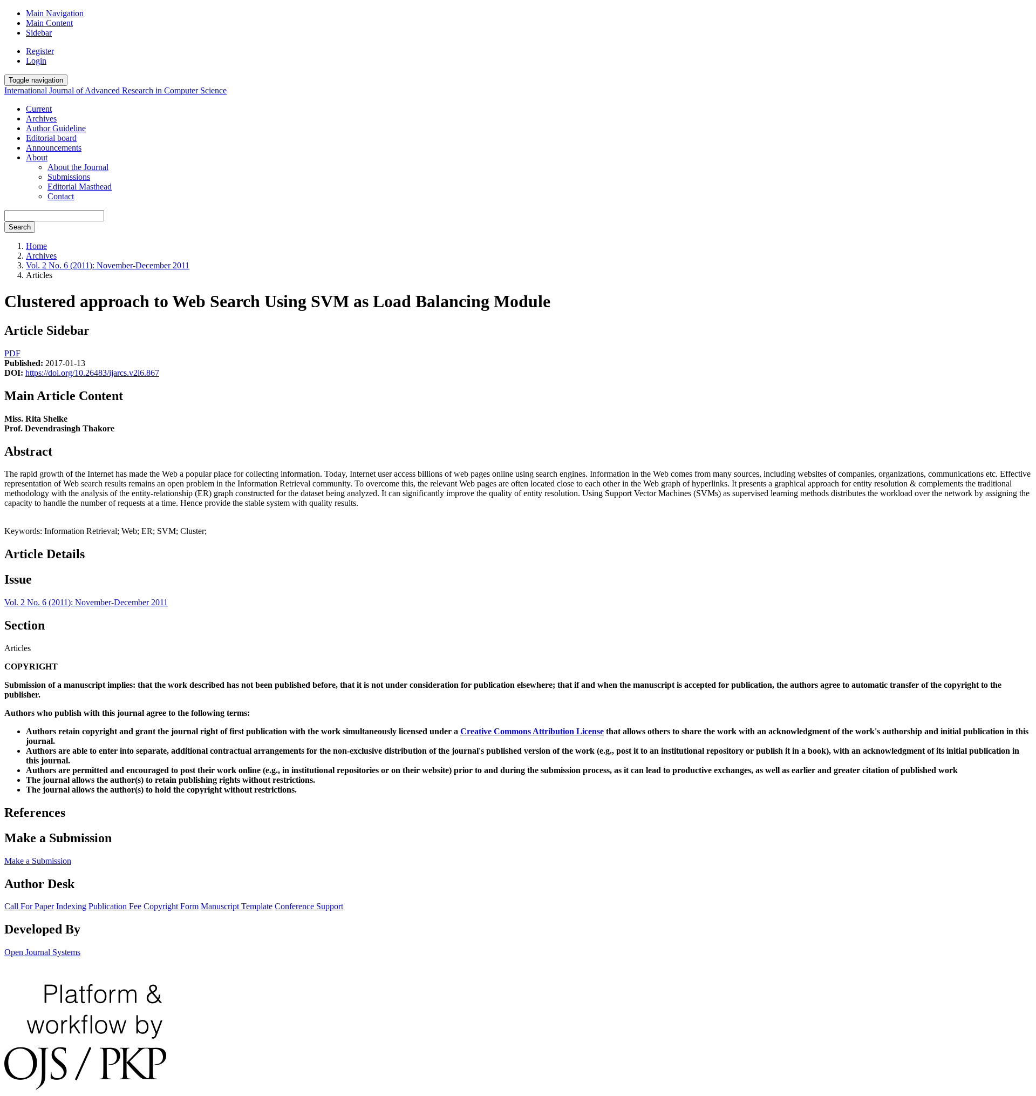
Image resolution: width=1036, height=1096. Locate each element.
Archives (41, 118)
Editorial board (51, 138)
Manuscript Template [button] (236, 906)
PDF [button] (12, 353)
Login (36, 60)
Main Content (49, 23)
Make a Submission (37, 860)
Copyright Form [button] (171, 906)
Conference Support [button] (309, 906)
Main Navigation (55, 13)
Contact (60, 196)
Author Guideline (56, 128)
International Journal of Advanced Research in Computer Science (115, 90)
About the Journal (77, 167)
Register (40, 51)
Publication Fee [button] (114, 906)
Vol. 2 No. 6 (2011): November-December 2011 (107, 265)
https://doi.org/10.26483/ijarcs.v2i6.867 (92, 372)
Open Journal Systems (42, 952)
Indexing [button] (71, 906)
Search (20, 227)
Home (36, 246)
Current (39, 108)
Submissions (68, 176)
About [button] (36, 157)
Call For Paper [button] (29, 906)
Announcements (53, 147)
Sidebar (39, 32)
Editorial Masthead (79, 186)
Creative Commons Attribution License (532, 731)
